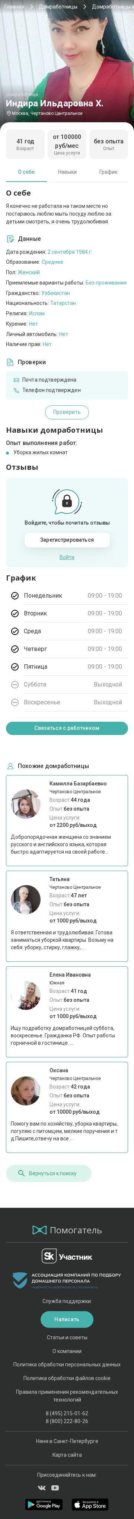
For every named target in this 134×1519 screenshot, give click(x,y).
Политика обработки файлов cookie (67, 1378)
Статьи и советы (67, 1337)
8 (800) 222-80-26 (67, 1421)
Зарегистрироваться (67, 540)
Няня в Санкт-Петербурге (67, 1441)
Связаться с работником (66, 728)
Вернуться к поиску (53, 1173)
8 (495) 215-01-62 (67, 1413)
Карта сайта (67, 1455)
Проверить (67, 412)
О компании (67, 1351)
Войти (67, 557)
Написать (66, 1319)
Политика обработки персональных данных (67, 1364)
